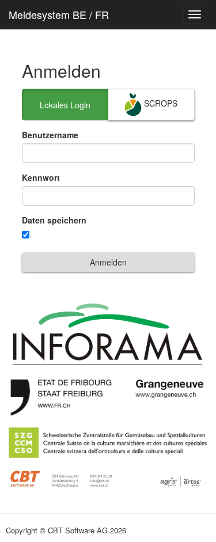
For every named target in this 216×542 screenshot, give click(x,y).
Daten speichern (54, 220)
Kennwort (41, 177)
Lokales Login (65, 105)
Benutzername (50, 135)
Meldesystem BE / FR (59, 14)
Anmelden (108, 262)
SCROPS (159, 103)
